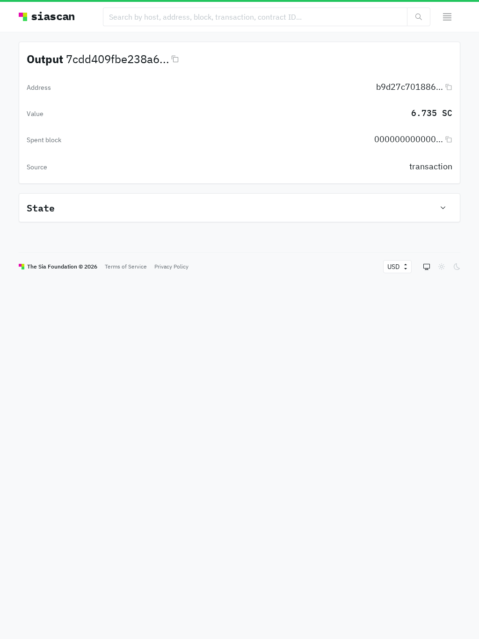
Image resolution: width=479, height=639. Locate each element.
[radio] (426, 266)
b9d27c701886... (409, 86)
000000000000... (408, 139)
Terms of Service (126, 266)
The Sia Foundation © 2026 (62, 266)
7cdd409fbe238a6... (117, 58)
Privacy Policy (171, 266)
